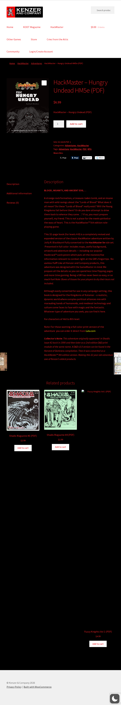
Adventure (64, 149)
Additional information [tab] (19, 193)
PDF (84, 149)
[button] (44, 82)
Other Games (14, 39)
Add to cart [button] (23, 447)
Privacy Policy (14, 686)
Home (10, 27)
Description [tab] (13, 184)
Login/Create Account (41, 51)
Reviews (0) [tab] (13, 202)
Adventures (36, 63)
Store (34, 39)
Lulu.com (90, 330)
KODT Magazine (31, 27)
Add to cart (76, 123)
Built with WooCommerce (38, 686)
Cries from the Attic (57, 39)
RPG (90, 149)
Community (13, 51)
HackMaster (56, 27)
